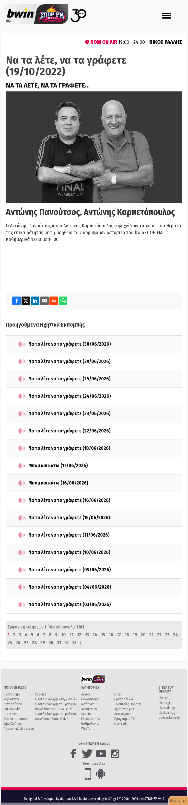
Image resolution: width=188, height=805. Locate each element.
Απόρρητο (178, 800)
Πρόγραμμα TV (124, 719)
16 (111, 635)
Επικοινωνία (12, 709)
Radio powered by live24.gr (98, 799)
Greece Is (10, 714)
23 (167, 635)
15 (103, 635)
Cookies (40, 694)
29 (42, 642)
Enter (118, 694)
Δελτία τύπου (13, 704)
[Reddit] (54, 300)
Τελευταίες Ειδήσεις (127, 704)
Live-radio (121, 724)
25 (10, 642)
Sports (86, 714)
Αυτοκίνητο (89, 709)
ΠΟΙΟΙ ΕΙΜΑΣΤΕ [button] (15, 687)
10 (63, 635)
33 (74, 642)
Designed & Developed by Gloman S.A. (50, 799)
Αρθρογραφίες (124, 709)
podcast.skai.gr (169, 718)
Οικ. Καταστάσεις (16, 719)
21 (151, 635)
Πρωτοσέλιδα (123, 699)
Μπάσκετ (87, 704)
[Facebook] (17, 300)
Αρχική (85, 694)
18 (127, 635)
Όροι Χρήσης (13, 724)
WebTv (85, 729)
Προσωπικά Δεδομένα (19, 729)
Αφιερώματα (122, 714)
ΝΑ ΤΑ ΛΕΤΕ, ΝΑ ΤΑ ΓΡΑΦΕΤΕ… (48, 85)
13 (87, 635)
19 (135, 635)
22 (159, 635)
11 (71, 635)
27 (26, 642)
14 (95, 635)
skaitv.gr (164, 703)
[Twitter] (26, 300)
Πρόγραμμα (12, 694)
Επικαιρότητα (90, 719)
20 (143, 635)
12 (79, 635)
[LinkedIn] (35, 300)
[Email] (44, 300)
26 (18, 642)
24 (175, 635)
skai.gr (163, 698)
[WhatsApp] (63, 300)
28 (34, 642)
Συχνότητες (12, 699)
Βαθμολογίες (90, 724)
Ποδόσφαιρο (90, 699)
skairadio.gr (167, 708)
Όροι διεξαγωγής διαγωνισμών (56, 699)
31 (59, 642)
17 (119, 635)
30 (51, 642)
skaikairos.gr (168, 713)
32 (67, 642)
